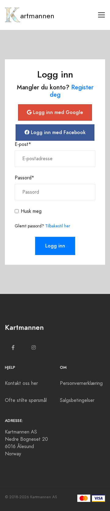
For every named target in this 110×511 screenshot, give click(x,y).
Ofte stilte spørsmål (26, 400)
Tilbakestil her (57, 226)
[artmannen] (12, 14)
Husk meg (31, 211)
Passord (24, 177)
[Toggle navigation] (101, 15)
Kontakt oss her (21, 383)
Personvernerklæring (81, 383)
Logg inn (55, 245)
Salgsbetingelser (77, 400)
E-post (23, 144)
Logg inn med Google (57, 112)
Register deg (72, 91)
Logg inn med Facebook (57, 132)
